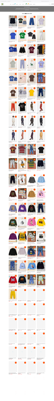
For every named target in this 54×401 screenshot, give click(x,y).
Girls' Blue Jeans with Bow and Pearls (13, 271)
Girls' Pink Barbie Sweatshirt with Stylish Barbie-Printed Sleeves (12, 387)
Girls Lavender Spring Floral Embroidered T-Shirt (40, 27)
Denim (20, 4)
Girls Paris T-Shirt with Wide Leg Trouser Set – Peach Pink (21, 84)
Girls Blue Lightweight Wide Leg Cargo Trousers (30, 27)
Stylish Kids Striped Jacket (30, 343)
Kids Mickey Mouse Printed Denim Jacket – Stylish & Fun (40, 300)
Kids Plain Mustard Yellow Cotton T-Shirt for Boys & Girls (31, 98)
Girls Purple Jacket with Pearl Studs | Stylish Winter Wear (13, 243)
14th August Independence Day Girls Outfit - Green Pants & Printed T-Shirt (13, 315)
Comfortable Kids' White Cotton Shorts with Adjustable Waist (21, 344)
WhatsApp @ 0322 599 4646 (3, 1)
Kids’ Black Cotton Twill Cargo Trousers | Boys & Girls (12, 185)
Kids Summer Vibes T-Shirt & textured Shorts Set (21, 27)
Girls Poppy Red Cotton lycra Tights (13, 112)
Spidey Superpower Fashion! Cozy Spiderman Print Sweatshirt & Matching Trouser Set (40, 359)
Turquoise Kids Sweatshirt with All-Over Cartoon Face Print (41, 185)
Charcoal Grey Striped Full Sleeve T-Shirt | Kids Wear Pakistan (31, 185)
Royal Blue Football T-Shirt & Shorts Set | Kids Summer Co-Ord (13, 56)
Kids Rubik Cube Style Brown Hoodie (13, 199)
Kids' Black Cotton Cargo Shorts (40, 169)
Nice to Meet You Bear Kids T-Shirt (12, 155)
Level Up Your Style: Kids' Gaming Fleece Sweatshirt (40, 373)
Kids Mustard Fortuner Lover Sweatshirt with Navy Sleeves (21, 243)
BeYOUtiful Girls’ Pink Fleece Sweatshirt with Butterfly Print (40, 200)
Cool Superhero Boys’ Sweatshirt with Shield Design (12, 358)
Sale (28, 4)
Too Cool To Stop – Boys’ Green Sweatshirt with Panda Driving (12, 228)
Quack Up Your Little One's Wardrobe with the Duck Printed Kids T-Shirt (22, 170)
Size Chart (34, 4)
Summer (17, 4)
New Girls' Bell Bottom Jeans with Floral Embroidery (40, 84)
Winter (23, 4)
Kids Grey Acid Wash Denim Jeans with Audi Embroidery (12, 170)
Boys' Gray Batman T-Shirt (12, 343)
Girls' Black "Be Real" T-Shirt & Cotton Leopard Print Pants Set (12, 329)
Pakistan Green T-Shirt (20, 41)
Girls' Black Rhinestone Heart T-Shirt (22, 112)
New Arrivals (13, 4)
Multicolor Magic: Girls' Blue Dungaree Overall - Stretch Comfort (31, 155)
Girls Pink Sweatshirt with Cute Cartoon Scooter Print (30, 228)
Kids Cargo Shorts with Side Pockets (22, 300)
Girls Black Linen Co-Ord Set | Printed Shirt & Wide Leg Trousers (31, 41)
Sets (26, 4)
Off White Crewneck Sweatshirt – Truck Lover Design (40, 243)
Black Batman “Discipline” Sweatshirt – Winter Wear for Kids (31, 214)
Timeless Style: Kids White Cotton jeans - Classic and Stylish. (31, 387)
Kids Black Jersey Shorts (21, 55)
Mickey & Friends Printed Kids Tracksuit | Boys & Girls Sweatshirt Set (31, 243)
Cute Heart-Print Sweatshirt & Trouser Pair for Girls (21, 200)
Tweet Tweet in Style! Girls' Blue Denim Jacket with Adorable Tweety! (13, 373)
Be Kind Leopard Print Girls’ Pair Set (31, 314)
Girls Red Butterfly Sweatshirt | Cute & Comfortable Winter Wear (13, 286)
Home (10, 4)
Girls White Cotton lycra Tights (40, 41)
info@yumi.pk (9, 1)
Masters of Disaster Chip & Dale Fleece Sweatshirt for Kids (12, 214)
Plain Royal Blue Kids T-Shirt (12, 41)
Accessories (30, 4)
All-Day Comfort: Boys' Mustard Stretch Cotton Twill (21, 387)
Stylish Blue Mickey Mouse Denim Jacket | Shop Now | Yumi (31, 257)
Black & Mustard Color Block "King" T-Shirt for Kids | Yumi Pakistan (41, 56)
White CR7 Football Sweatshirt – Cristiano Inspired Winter (21, 228)
